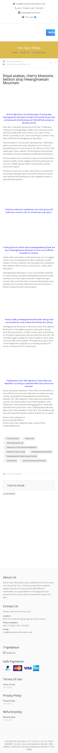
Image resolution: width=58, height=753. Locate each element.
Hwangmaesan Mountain (41, 452)
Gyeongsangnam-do (15, 443)
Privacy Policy (9, 700)
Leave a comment (14, 61)
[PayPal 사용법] (21, 670)
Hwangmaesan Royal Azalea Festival (22, 456)
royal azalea (12, 461)
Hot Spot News (39, 52)
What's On (25, 52)
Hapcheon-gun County (16, 452)
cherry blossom (13, 438)
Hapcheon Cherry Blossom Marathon (22, 447)
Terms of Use (9, 684)
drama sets (29, 438)
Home (14, 52)
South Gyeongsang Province (34, 461)
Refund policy (9, 717)
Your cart (30, 17)
